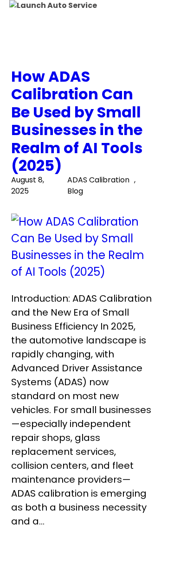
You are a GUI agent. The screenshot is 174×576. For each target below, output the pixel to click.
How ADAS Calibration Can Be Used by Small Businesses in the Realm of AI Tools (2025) (76, 121)
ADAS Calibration (98, 180)
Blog (75, 191)
